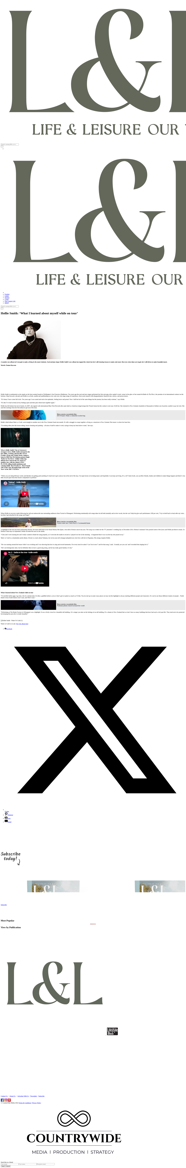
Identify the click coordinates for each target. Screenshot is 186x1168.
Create (7, 299)
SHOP (7, 303)
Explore (7, 294)
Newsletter (33, 1096)
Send (3, 1166)
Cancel (8, 1166)
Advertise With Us (23, 1096)
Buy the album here (22, 624)
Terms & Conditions (25, 1103)
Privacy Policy (36, 1103)
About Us (12, 1096)
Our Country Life (10, 301)
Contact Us (4, 1096)
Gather (7, 296)
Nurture (7, 298)
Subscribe (41, 1096)
